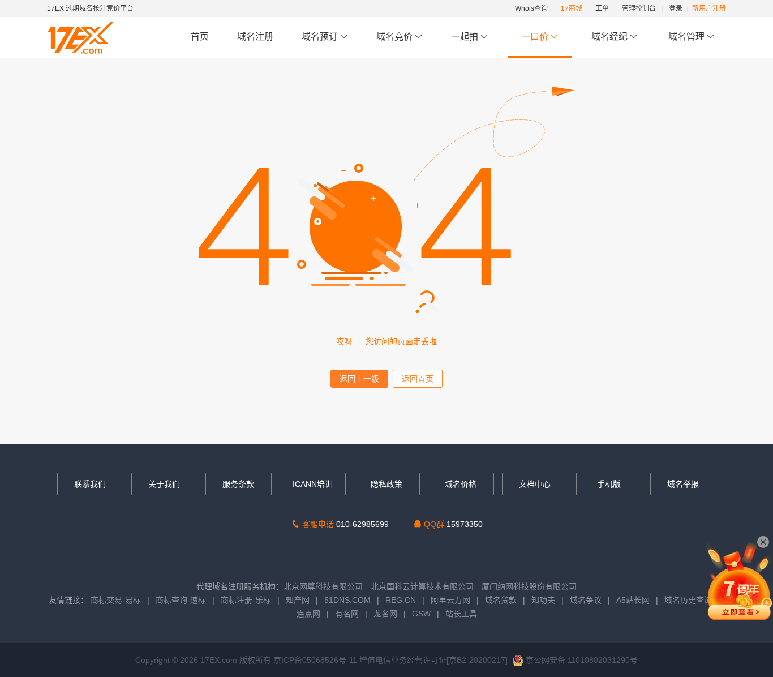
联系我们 (90, 484)
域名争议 (587, 600)
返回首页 (417, 378)
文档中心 (535, 484)
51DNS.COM (347, 600)
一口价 (535, 36)
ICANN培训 (313, 484)
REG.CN (400, 600)
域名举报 (683, 484)
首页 (200, 36)
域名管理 (687, 36)
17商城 (571, 8)
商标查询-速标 (182, 600)
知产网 (298, 600)
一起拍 (465, 36)
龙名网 (385, 613)
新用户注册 (709, 8)
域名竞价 (395, 36)
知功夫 (543, 600)
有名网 (347, 613)
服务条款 (238, 484)
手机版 (609, 484)
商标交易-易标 (116, 600)
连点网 (308, 613)
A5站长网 (633, 600)
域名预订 (321, 36)
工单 (602, 8)
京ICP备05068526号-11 (316, 660)
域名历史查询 (688, 600)
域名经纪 (609, 36)
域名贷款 (501, 600)
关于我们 (164, 484)
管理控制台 (639, 8)
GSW (421, 613)
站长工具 (461, 613)
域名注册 (255, 36)
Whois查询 (531, 8)
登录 (675, 8)
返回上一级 (359, 378)
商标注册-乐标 (246, 600)
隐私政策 (386, 484)
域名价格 (460, 484)
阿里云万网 (450, 600)
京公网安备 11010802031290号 (580, 660)
